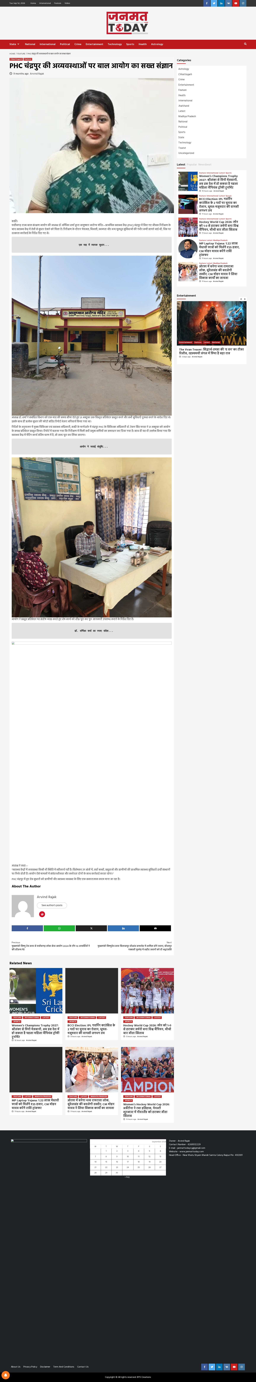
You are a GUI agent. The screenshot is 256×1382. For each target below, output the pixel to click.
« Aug (127, 1177)
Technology (115, 44)
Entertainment (94, 44)
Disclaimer (45, 1367)
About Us (15, 1367)
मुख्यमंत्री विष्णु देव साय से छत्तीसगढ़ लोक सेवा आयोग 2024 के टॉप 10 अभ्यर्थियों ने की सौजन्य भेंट (51, 946)
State (12, 44)
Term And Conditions (63, 1367)
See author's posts (51, 905)
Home (33, 3)
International (45, 3)
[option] (211, 334)
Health (143, 44)
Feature (57, 3)
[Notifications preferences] (5, 1375)
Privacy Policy (30, 1367)
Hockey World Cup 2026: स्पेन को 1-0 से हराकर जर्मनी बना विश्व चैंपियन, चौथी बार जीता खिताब (147, 1029)
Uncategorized (186, 153)
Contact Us (83, 1367)
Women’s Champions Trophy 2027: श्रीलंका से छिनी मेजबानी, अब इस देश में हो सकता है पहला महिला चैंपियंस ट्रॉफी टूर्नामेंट (35, 1031)
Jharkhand (183, 106)
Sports (130, 44)
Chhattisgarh (16, 59)
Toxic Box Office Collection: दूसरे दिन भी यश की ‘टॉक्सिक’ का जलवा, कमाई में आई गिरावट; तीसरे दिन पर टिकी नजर (211, 353)
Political (65, 44)
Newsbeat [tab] (205, 164)
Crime (77, 44)
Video (67, 3)
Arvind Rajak (37, 74)
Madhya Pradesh (43, 1096)
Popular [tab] (192, 164)
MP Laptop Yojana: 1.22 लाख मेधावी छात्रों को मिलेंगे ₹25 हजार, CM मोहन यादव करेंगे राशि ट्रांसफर (35, 1104)
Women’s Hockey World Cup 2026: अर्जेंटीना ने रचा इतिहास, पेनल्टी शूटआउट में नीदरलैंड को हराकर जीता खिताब (146, 1110)
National (30, 44)
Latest (46, 1017)
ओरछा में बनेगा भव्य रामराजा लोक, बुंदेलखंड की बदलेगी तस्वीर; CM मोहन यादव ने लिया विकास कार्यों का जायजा (91, 1104)
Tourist (182, 148)
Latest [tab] (181, 164)
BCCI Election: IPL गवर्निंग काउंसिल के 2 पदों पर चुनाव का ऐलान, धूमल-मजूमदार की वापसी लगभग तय (91, 1029)
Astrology (157, 44)
